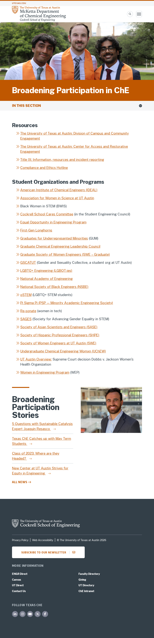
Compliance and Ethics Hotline (44, 168)
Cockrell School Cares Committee (46, 214)
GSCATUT (28, 263)
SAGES (26, 319)
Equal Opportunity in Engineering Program (53, 222)
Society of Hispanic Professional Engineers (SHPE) (59, 335)
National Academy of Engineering (46, 279)
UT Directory (86, 585)
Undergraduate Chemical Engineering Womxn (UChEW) (63, 351)
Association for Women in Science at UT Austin (57, 198)
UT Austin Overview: (36, 359)
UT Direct (18, 585)
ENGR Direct (19, 573)
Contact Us (19, 591)
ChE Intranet (86, 591)
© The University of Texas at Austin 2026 (81, 540)
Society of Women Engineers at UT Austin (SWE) (58, 343)
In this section (26, 106)
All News (19, 482)
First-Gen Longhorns (36, 230)
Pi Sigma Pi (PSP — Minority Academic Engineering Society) (66, 303)
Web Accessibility (42, 540)
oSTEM (26, 295)
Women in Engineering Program (44, 372)
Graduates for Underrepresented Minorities (54, 238)
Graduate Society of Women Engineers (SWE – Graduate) (65, 254)
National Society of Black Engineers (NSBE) (54, 287)
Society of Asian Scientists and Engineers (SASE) (58, 327)
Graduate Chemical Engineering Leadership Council (60, 246)
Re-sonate (28, 311)
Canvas (16, 579)
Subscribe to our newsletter (43, 552)
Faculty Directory (89, 573)
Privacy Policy (20, 540)
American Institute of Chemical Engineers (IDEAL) (58, 190)
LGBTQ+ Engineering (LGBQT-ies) (46, 271)
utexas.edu (19, 3)
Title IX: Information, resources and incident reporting (62, 160)
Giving (82, 579)
